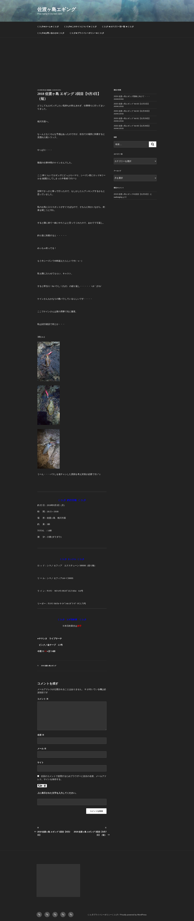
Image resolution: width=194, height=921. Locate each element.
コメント (42, 699)
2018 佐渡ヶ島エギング (48, 665)
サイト (40, 762)
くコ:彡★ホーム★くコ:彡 (48, 26)
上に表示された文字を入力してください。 (57, 793)
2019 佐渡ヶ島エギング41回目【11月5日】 (131, 194)
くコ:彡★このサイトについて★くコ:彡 (80, 26)
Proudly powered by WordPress (133, 915)
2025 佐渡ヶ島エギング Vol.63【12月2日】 (132, 104)
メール (41, 748)
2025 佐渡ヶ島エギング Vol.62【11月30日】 (132, 111)
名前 (40, 735)
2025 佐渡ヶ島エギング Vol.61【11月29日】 (132, 118)
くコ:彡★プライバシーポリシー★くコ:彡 (86, 33)
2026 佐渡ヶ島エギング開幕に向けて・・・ (132, 96)
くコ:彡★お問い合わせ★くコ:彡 (50, 33)
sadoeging (56, 90)
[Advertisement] (97, 57)
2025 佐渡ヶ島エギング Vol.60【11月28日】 (132, 126)
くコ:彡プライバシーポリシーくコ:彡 (102, 915)
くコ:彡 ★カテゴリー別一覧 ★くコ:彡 (118, 26)
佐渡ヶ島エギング (56, 9)
